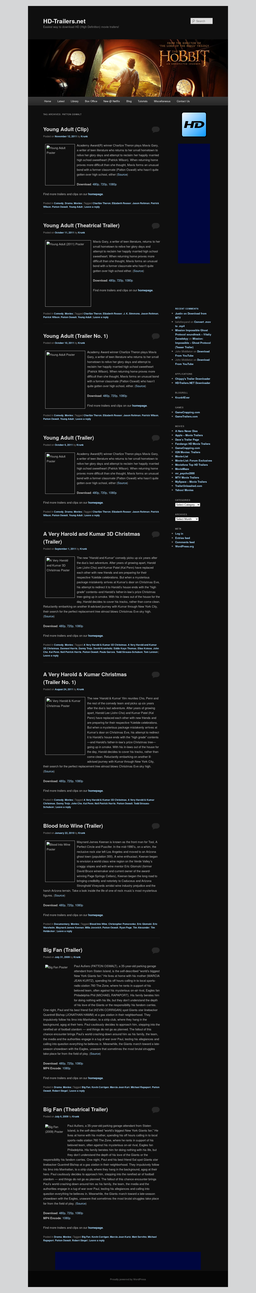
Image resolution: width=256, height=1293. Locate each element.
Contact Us (183, 101)
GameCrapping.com (187, 412)
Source (122, 174)
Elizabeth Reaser (121, 203)
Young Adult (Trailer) (68, 437)
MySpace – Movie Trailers (191, 481)
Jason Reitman (141, 203)
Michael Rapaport (141, 1087)
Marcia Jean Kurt (120, 1087)
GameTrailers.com (186, 416)
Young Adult (76, 207)
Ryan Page (125, 927)
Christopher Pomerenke (122, 924)
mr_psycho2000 (185, 473)
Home (47, 101)
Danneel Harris (68, 648)
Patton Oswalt (60, 207)
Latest (61, 101)
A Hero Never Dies (186, 431)
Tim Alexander (141, 927)
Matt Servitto (139, 1237)
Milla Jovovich (93, 927)
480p (96, 184)
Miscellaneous (162, 101)
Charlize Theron (102, 203)
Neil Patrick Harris (70, 652)
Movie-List (181, 456)
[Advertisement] (194, 203)
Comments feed (185, 542)
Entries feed (182, 538)
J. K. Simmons (131, 313)
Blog (129, 101)
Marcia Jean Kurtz (120, 1237)
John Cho (76, 803)
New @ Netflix (111, 101)
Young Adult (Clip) (66, 129)
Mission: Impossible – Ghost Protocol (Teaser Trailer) (193, 343)
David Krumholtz (102, 648)
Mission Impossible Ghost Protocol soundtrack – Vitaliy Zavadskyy (193, 334)
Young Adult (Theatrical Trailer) (81, 225)
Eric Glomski (144, 924)
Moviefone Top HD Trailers (191, 465)
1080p (113, 184)
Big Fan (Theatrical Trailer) (75, 1109)
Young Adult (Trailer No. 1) (75, 335)
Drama (69, 203)
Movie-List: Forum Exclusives (193, 460)
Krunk (84, 136)
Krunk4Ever (182, 397)
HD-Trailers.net (64, 21)
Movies (78, 203)
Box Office (91, 101)
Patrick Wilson (51, 317)
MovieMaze (182, 469)
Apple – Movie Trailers (189, 435)
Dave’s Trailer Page (187, 439)
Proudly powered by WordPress (128, 1279)
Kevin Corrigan (100, 1087)
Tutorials (143, 101)
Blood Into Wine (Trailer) (73, 825)
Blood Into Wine (98, 924)
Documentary (62, 924)
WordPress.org (184, 546)
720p (104, 184)
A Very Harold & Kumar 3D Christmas (105, 644)
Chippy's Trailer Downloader (192, 379)
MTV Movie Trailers (187, 477)
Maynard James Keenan (70, 927)
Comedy (59, 203)
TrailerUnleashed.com (188, 486)
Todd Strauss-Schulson (129, 652)
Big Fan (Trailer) (62, 949)
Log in (179, 533)
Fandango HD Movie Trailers (192, 444)
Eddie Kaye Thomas (125, 648)
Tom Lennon (151, 652)
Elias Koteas (145, 648)
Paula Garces (107, 652)
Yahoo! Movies (184, 490)
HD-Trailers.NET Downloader (192, 383)
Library (75, 101)
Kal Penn (54, 652)
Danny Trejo (85, 648)
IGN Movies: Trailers (187, 452)
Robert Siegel (60, 1090)
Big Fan (86, 1087)
